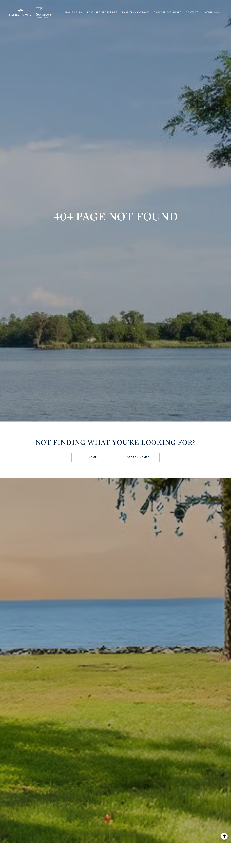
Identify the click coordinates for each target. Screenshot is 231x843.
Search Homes (138, 457)
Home (93, 457)
